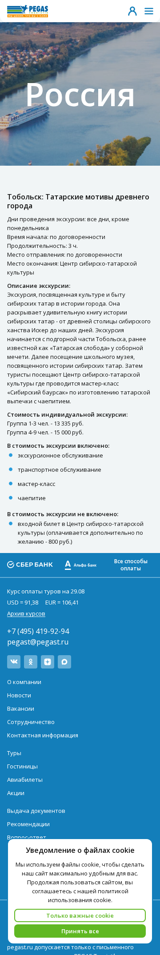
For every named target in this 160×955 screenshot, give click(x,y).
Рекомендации (28, 824)
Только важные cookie (80, 915)
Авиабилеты (25, 780)
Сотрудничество (31, 722)
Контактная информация (42, 735)
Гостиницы (22, 766)
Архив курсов (26, 613)
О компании (24, 682)
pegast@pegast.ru (37, 642)
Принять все (80, 931)
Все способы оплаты (131, 564)
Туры (14, 753)
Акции (15, 793)
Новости (19, 695)
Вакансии (20, 708)
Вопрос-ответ (26, 837)
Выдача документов (36, 811)
